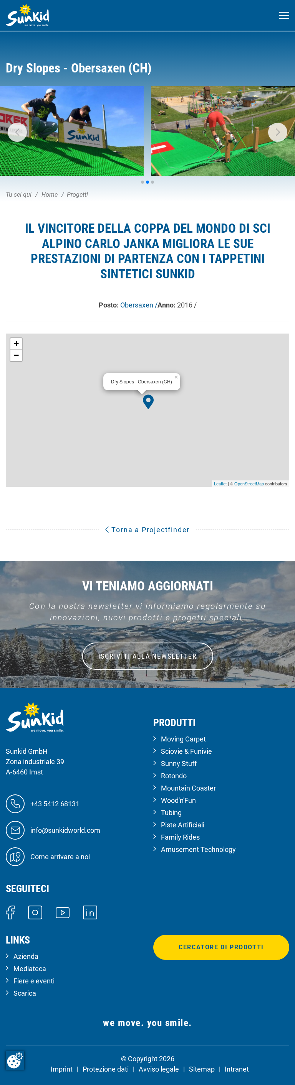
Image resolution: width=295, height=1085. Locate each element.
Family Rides (180, 837)
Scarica (24, 993)
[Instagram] (35, 912)
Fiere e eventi (34, 981)
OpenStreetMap (249, 483)
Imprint (62, 1069)
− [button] (16, 355)
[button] (17, 132)
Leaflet (220, 483)
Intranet (237, 1069)
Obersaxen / (138, 305)
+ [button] (16, 344)
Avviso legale (159, 1069)
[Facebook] (10, 912)
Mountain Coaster (188, 788)
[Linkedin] (90, 912)
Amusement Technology (198, 849)
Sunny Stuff (179, 764)
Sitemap (202, 1069)
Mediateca (29, 969)
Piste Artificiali (182, 825)
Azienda (25, 956)
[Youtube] (63, 912)
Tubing (171, 813)
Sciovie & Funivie (186, 751)
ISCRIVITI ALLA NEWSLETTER (147, 656)
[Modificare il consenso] (15, 1060)
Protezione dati (106, 1069)
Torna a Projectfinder (149, 530)
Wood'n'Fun (178, 800)
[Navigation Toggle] (284, 15)
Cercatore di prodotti (221, 947)
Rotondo (174, 776)
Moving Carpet (183, 739)
